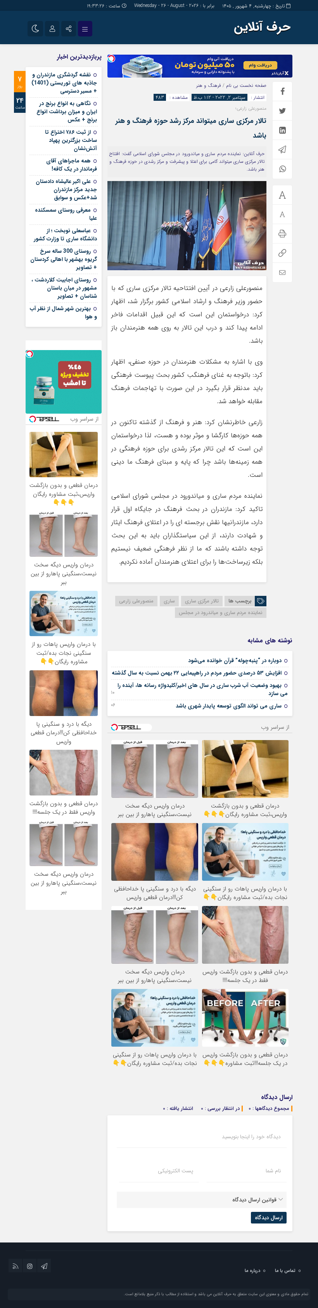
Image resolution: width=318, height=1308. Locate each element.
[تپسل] (111, 58)
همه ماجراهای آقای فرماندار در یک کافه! (71, 165)
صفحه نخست (252, 85)
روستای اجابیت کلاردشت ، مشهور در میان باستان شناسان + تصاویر (64, 288)
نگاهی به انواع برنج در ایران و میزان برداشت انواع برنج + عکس (66, 111)
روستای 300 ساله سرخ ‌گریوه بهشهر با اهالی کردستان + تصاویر (63, 259)
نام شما (273, 1170)
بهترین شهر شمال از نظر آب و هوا (63, 312)
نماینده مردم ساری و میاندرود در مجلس (221, 613)
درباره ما (252, 1270)
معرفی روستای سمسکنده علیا (66, 214)
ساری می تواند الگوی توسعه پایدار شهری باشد (229, 706)
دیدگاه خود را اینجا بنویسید (251, 1136)
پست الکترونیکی (175, 1170)
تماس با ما (285, 1270)
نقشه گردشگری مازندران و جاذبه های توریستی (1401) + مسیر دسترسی (64, 83)
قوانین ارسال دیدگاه (254, 1200)
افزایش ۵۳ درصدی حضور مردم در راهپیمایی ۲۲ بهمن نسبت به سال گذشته (197, 673)
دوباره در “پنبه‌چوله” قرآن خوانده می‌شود (235, 660)
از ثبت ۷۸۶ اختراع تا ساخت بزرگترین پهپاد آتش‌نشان (71, 140)
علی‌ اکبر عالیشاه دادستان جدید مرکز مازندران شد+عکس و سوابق (66, 189)
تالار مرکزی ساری (202, 601)
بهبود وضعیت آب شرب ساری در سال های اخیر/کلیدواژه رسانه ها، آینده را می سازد (203, 689)
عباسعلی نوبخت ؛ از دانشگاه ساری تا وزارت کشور (65, 234)
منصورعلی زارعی (136, 601)
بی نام (232, 85)
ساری (169, 601)
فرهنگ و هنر (208, 85)
